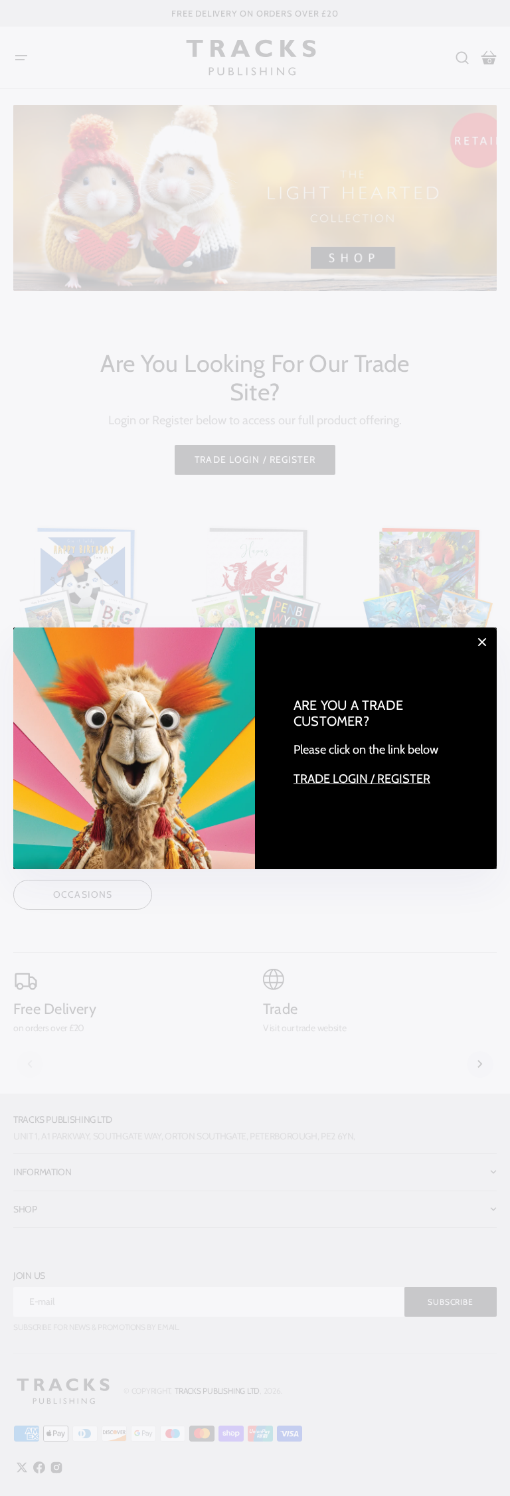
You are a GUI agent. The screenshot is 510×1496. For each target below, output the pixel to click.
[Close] (482, 642)
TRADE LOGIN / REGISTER (362, 778)
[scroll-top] (482, 1468)
